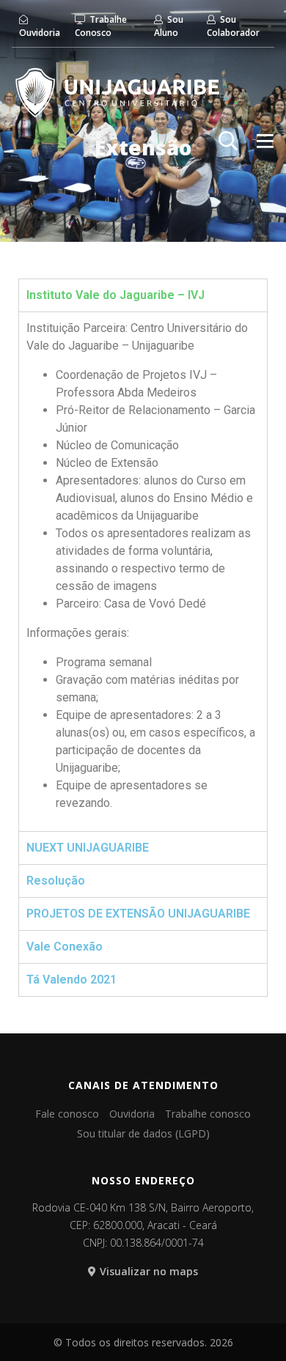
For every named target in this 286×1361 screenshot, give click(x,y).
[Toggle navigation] (265, 140)
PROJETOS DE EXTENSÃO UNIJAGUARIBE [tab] (138, 914)
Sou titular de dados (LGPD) (143, 1133)
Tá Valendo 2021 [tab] (71, 979)
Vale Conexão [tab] (64, 947)
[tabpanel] (143, 571)
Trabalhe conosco (208, 1114)
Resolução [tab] (55, 881)
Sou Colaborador (233, 26)
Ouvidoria (39, 32)
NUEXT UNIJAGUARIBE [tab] (87, 848)
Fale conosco (67, 1114)
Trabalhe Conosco (101, 26)
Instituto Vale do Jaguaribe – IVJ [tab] (115, 295)
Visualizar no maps (149, 1271)
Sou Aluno (168, 26)
